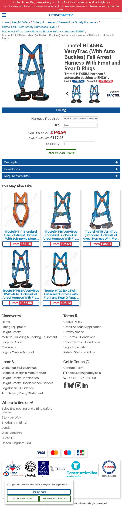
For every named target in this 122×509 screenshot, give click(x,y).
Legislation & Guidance (18, 388)
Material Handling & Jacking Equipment (29, 337)
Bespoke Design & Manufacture (24, 372)
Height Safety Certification (20, 378)
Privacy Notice (73, 332)
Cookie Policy (72, 321)
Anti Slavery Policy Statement (22, 393)
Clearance (9, 347)
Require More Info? (17, 176)
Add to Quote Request (63, 153)
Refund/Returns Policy (79, 352)
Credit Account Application (82, 327)
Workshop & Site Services (19, 367)
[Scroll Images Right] (67, 93)
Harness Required (45, 119)
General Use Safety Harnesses (78, 22)
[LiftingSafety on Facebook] (65, 386)
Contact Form (73, 367)
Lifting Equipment (14, 327)
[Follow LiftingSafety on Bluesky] (70, 386)
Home (5, 22)
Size (56, 125)
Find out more (39, 492)
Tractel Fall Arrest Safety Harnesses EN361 (29, 26)
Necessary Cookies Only (55, 498)
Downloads (12, 169)
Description (12, 162)
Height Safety (21, 22)
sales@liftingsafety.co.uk (84, 372)
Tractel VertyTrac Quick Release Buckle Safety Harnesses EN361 (43, 31)
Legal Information (75, 347)
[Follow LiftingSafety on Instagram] (78, 386)
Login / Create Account (18, 352)
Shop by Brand (12, 342)
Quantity (52, 144)
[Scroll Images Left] (98, 93)
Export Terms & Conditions (81, 342)
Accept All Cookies (23, 498)
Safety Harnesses (44, 22)
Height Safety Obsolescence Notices (27, 383)
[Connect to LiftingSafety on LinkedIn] (85, 386)
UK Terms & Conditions (79, 337)
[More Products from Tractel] (113, 95)
